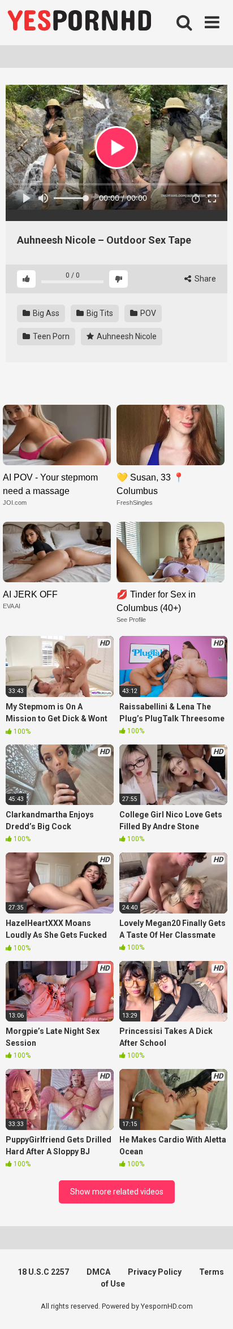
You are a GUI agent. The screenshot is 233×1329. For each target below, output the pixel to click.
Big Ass (45, 313)
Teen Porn (50, 336)
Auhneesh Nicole (126, 336)
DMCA (98, 1271)
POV (147, 313)
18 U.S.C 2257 (43, 1271)
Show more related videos (116, 1191)
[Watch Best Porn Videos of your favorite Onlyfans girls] (79, 22)
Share (204, 278)
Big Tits (99, 313)
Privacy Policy (155, 1271)
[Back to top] (212, 1306)
